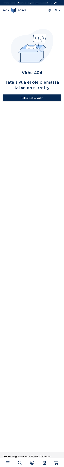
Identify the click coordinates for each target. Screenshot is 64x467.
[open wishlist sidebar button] (44, 463)
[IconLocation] (49, 10)
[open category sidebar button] (8, 463)
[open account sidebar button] (32, 463)
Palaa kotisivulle (32, 97)
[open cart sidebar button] (56, 463)
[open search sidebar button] (20, 463)
